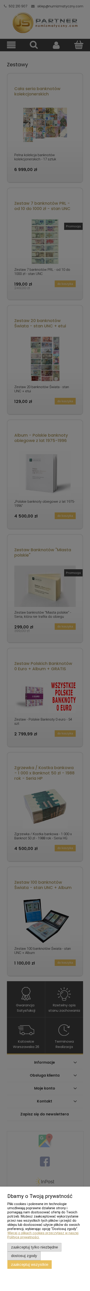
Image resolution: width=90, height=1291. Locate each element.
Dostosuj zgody (24, 1255)
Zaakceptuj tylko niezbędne (34, 1247)
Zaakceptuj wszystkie (29, 1264)
